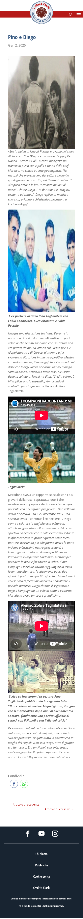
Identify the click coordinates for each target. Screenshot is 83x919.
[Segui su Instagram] (55, 834)
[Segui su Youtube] (41, 834)
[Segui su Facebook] (28, 834)
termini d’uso (65, 898)
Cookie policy (41, 876)
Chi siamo (41, 854)
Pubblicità (41, 865)
